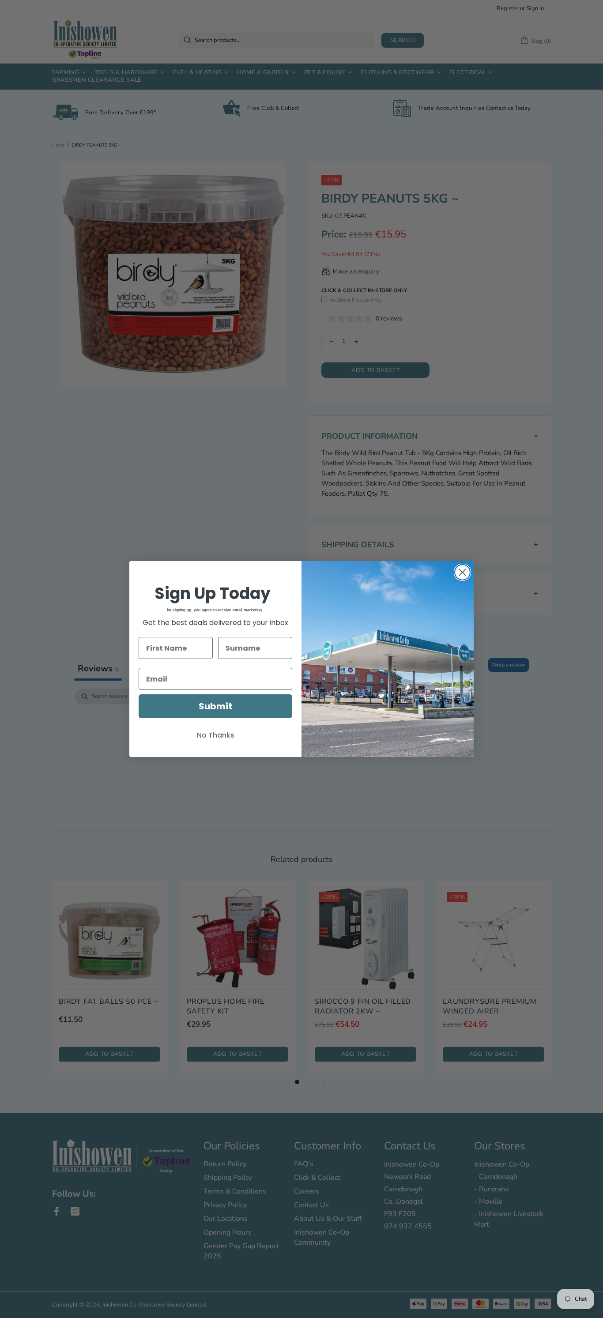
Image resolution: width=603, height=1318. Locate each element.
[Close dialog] (462, 572)
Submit (215, 706)
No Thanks (215, 735)
